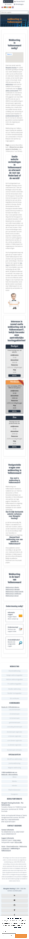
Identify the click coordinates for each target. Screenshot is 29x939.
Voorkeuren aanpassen (9, 931)
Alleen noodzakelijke (8, 936)
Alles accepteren (21, 936)
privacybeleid (17, 927)
